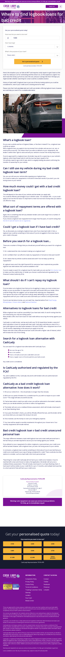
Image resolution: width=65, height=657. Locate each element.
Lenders (28, 595)
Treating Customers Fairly (33, 590)
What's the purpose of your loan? (15, 51)
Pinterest (47, 587)
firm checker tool (56, 270)
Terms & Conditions (31, 587)
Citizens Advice (17, 302)
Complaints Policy (31, 579)
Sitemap (28, 592)
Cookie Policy (29, 584)
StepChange (52, 300)
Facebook (47, 584)
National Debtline (30, 302)
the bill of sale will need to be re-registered (16, 221)
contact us (18, 630)
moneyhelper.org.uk (54, 1)
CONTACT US (7, 582)
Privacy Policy (29, 582)
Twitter (46, 582)
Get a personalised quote (30, 62)
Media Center (29, 601)
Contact (46, 579)
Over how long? (10, 43)
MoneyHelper (7, 302)
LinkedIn (46, 590)
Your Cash (28, 598)
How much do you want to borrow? (16, 34)
